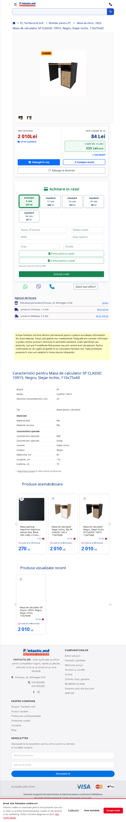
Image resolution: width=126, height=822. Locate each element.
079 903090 (38, 682)
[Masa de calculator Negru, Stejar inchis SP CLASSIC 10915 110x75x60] (94, 510)
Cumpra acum (85, 162)
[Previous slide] (17, 523)
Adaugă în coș (40, 162)
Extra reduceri (72, 655)
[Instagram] (38, 692)
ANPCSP (69, 693)
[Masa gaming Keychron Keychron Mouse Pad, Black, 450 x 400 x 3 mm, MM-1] (31, 510)
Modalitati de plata (75, 683)
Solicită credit (61, 274)
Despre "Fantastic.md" (23, 706)
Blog (13, 730)
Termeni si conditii (75, 669)
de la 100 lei (102, 316)
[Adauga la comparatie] (21, 498)
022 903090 (38, 686)
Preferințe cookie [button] (20, 720)
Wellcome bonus (74, 665)
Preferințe (73, 810)
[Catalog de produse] (15, 4)
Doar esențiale (91, 810)
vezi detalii (99, 154)
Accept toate (113, 810)
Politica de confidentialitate (26, 716)
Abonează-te (63, 773)
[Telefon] (51, 286)
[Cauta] (110, 11)
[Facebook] (33, 692)
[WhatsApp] (26, 286)
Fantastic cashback (75, 660)
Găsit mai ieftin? (86, 286)
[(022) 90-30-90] (110, 4)
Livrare (68, 674)
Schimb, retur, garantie (77, 679)
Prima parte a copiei (62, 253)
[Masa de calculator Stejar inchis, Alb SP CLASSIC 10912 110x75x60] (63, 510)
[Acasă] (14, 23)
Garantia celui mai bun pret (79, 688)
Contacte (16, 725)
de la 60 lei (102, 309)
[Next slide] (109, 523)
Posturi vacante (19, 711)
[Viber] (39, 286)
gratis (105, 302)
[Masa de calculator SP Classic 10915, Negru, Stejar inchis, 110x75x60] (31, 590)
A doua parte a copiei (62, 260)
